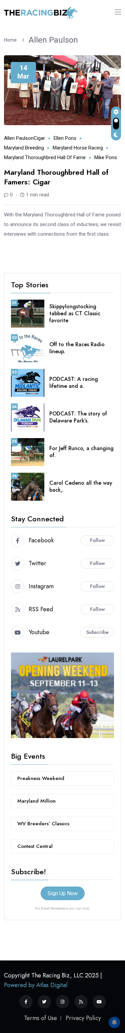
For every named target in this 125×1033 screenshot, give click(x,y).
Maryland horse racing (78, 148)
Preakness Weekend (40, 778)
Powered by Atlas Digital (35, 985)
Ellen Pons (65, 138)
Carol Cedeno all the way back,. (80, 486)
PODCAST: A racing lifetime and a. (73, 382)
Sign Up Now (63, 893)
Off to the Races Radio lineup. (77, 348)
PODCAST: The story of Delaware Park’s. (78, 417)
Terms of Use (40, 1018)
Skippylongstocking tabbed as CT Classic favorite (74, 313)
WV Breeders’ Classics (43, 823)
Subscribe (97, 632)
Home (11, 40)
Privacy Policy (83, 1018)
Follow (97, 540)
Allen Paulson (53, 40)
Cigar (39, 138)
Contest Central (35, 846)
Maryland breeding (24, 148)
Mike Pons (105, 157)
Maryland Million (36, 801)
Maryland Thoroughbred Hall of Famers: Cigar (56, 177)
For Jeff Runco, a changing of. (81, 451)
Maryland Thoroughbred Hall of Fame (45, 157)
